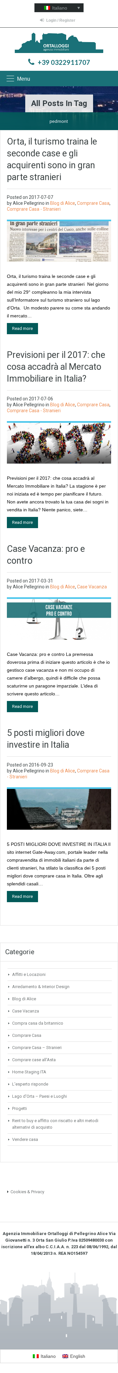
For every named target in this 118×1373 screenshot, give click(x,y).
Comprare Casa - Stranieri (34, 209)
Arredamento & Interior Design (40, 986)
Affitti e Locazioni (29, 974)
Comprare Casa (93, 203)
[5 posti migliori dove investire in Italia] (59, 808)
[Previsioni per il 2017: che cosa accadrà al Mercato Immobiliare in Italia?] (59, 442)
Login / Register (60, 20)
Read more (22, 328)
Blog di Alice (62, 203)
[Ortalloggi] (59, 43)
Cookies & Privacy (27, 1191)
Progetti (19, 1108)
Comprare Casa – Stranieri (37, 1047)
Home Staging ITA (29, 1071)
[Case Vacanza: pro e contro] (59, 619)
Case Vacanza (92, 586)
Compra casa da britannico (37, 1023)
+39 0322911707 (64, 62)
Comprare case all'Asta (34, 1059)
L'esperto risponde (30, 1084)
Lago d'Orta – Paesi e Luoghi (39, 1096)
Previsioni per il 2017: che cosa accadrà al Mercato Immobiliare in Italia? (56, 367)
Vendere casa (25, 1139)
